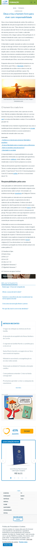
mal (2, 119)
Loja (22, 498)
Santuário (7, 507)
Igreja (14, 8)
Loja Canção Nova (11, 442)
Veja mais (18, 387)
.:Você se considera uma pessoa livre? (12, 147)
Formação (7, 496)
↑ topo (18, 490)
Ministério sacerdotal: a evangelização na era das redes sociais (17, 360)
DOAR (18, 519)
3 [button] (18, 478)
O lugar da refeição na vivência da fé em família (17, 330)
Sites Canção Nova (34, 2)
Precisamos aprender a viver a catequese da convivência (18, 382)
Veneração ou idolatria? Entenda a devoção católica (18, 367)
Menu (31, 2)
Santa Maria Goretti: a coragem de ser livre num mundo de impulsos (18, 352)
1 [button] (10, 478)
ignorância (18, 193)
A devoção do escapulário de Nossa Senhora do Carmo (18, 337)
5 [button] (26, 478)
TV (21, 493)
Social (6, 513)
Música (6, 501)
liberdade (20, 66)
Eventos (6, 493)
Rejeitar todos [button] (23, 542)
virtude (32, 128)
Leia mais (29, 539)
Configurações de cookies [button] (10, 542)
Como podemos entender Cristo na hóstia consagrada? (17, 375)
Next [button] (33, 461)
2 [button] (14, 478)
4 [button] (22, 478)
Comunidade (8, 510)
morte (29, 207)
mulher (15, 173)
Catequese (21, 8)
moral (28, 239)
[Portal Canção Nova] (5, 2)
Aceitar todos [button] (7, 545)
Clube (5, 504)
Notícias (6, 498)
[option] (18, 461)
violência (13, 159)
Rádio (22, 496)
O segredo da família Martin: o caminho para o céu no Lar (18, 345)
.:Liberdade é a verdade (8, 150)
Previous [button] (3, 461)
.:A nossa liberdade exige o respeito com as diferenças (18, 145)
